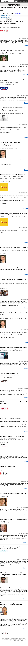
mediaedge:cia (9, 82)
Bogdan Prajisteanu (6, 148)
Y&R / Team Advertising (10, 27)
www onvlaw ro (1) (7, 640)
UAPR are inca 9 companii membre (9, 373)
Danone (15, 82)
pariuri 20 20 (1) (15, 640)
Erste (16, 318)
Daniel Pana (22, 318)
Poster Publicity (5, 181)
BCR (13, 318)
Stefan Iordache (5, 375)
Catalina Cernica (5, 377)
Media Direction (19, 281)
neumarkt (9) (6, 639)
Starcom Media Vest (5, 178)
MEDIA (1, 468)
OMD (10, 110)
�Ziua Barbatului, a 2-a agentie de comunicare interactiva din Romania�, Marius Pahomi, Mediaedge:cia (12, 604)
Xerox (19, 27)
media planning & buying (7, 84)
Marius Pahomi (13, 350)
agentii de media (4, 113)
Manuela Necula (16, 53)
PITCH (6, 145)
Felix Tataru (13, 375)
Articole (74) (5, 15)
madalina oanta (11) (17, 639)
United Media (12, 176)
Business (6, 522)
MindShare (11, 286)
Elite (6, 496)
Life (1, 253)
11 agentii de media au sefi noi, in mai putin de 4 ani (13, 279)
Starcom (18, 216)
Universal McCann (17, 439)
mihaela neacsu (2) (22, 638)
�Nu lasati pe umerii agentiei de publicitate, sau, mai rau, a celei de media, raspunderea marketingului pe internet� (13, 574)
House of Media (4, 288)
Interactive (3, 53)
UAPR (19, 375)
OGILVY (9, 53)
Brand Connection (5, 283)
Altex (13, 178)
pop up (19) (24, 639)
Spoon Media (20, 176)
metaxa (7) (11, 639)
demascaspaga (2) (14, 638)
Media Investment (22, 283)
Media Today (18, 286)
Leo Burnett (3, 216)
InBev (1, 439)
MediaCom (11, 281)
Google (19, 350)
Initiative (2, 281)
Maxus (2, 27)
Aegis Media (15, 110)
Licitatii (2, 82)
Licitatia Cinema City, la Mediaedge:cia (10, 547)
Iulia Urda (18, 178)
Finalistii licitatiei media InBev (7, 466)
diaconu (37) (20, 640)
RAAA (11, 377)
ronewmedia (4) (8, 638)
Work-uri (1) (5, 17)
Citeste (26, 45)
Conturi (6, 468)
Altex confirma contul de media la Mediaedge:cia (12, 174)
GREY (1, 250)
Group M (5, 253)
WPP (25, 250)
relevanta (18, 13)
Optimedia (14, 283)
